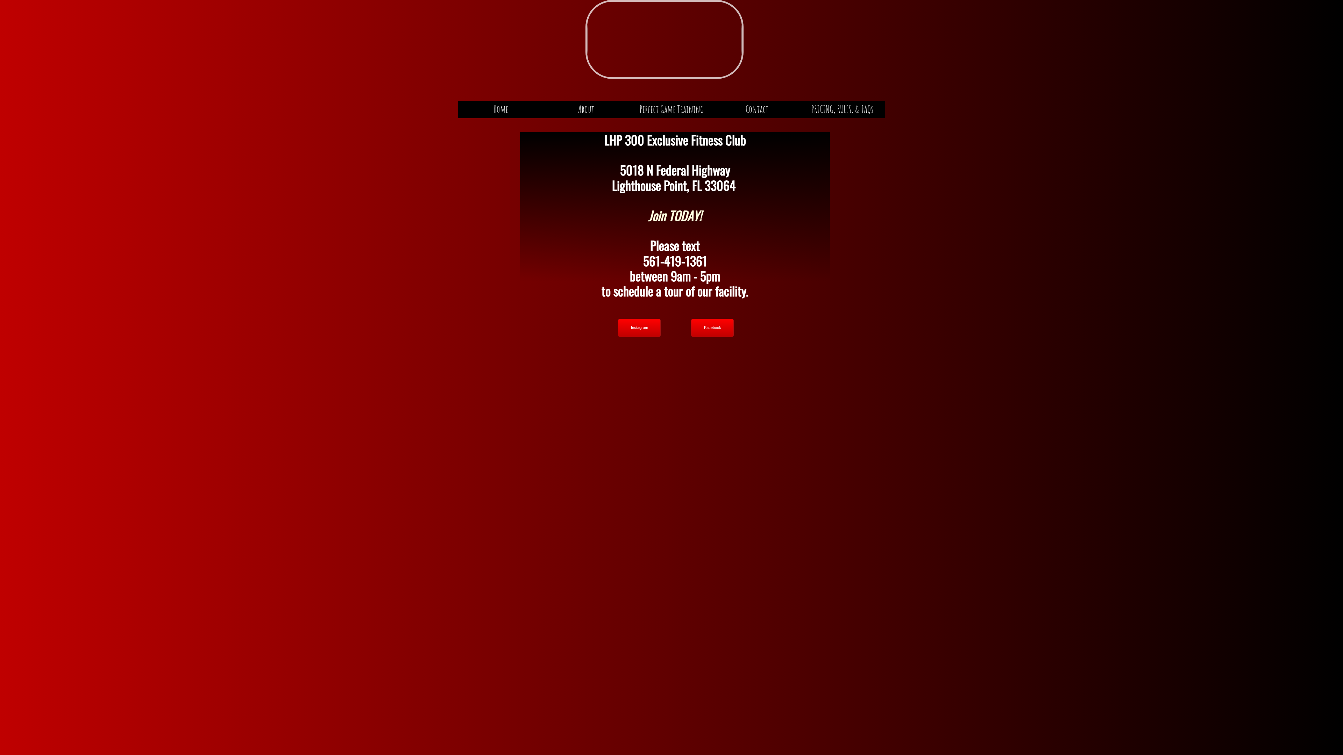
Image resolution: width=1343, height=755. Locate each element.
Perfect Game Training (671, 109)
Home (500, 109)
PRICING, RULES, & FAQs (842, 109)
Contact (757, 109)
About (586, 109)
